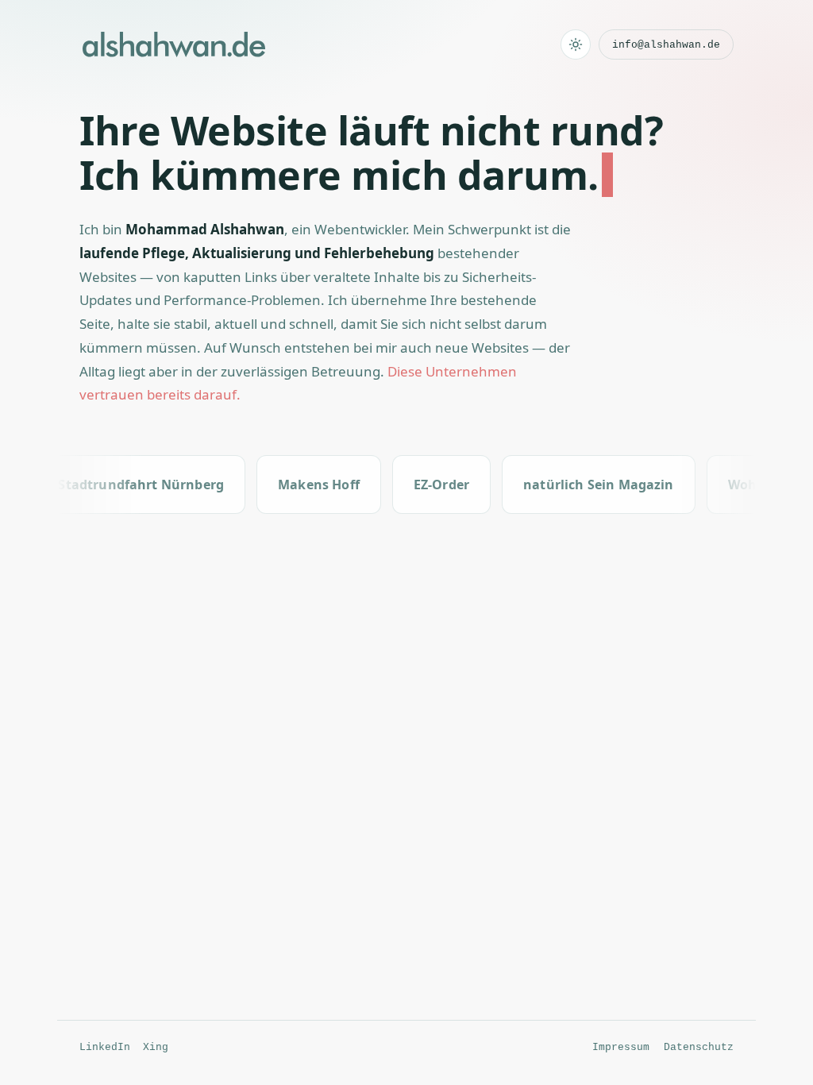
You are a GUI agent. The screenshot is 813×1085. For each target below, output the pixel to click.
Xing (155, 1047)
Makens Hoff (304, 484)
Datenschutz (699, 1047)
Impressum (620, 1047)
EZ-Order (427, 484)
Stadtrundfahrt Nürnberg (127, 484)
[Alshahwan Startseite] (173, 44)
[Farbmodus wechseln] (576, 44)
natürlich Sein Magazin (584, 484)
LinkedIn (104, 1047)
